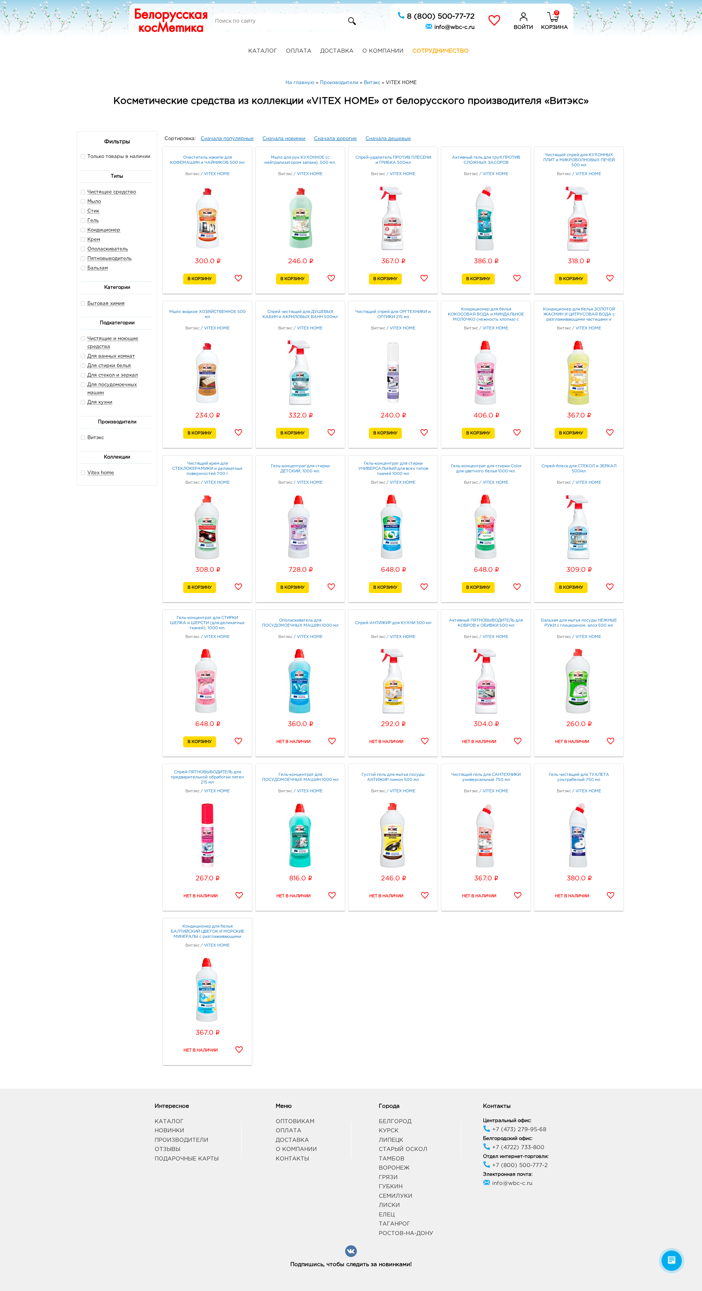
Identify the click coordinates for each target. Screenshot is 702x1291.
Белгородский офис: (507, 1139)
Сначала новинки (284, 139)
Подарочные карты (187, 1158)
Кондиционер (103, 230)
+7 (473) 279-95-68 (518, 1129)
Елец (387, 1214)
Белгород (395, 1121)
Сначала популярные (227, 139)
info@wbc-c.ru (454, 27)
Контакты (292, 1158)
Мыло (94, 202)
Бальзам (97, 268)
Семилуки (395, 1196)
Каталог (262, 51)
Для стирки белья (109, 366)
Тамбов (391, 1158)
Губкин (391, 1186)
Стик (93, 211)
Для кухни (99, 402)
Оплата (299, 51)
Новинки (169, 1130)
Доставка (337, 51)
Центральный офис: (507, 1121)
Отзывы (167, 1149)
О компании (383, 51)
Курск (389, 1130)
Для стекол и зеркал (112, 375)
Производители (181, 1140)
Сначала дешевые (388, 139)
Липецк (391, 1140)
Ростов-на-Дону (406, 1233)
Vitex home (100, 473)
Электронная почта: (507, 1175)
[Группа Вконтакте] (351, 1256)
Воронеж (394, 1168)
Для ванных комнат (111, 356)
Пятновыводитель (109, 259)
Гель (93, 221)
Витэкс (95, 438)
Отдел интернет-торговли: (515, 1157)
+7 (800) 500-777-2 (519, 1165)
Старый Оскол (403, 1149)
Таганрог (394, 1224)
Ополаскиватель (107, 249)
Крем (93, 240)
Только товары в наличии (118, 157)
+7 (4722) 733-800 (517, 1147)
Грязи (388, 1177)
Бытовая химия (106, 304)
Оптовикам (295, 1121)
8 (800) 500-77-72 (440, 16)
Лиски (389, 1205)
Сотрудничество (440, 51)
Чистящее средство (111, 192)
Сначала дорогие (335, 139)
